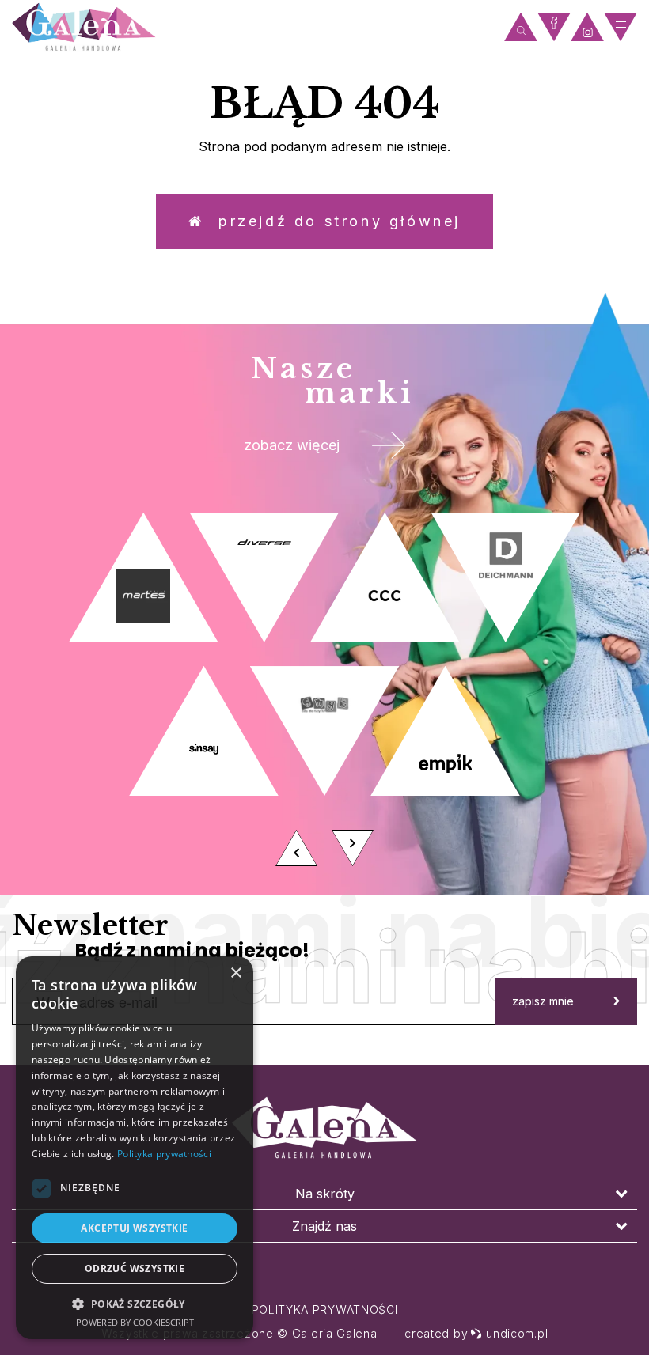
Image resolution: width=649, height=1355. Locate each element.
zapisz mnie (543, 1001)
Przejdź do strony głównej (333, 221)
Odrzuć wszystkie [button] (134, 1268)
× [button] (235, 973)
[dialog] (134, 1147)
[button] (134, 1303)
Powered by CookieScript (135, 1322)
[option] (324, 694)
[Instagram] (587, 27)
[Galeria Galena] (254, 27)
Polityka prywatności (325, 1309)
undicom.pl (517, 1333)
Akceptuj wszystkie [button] (134, 1228)
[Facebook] (554, 27)
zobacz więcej (292, 445)
